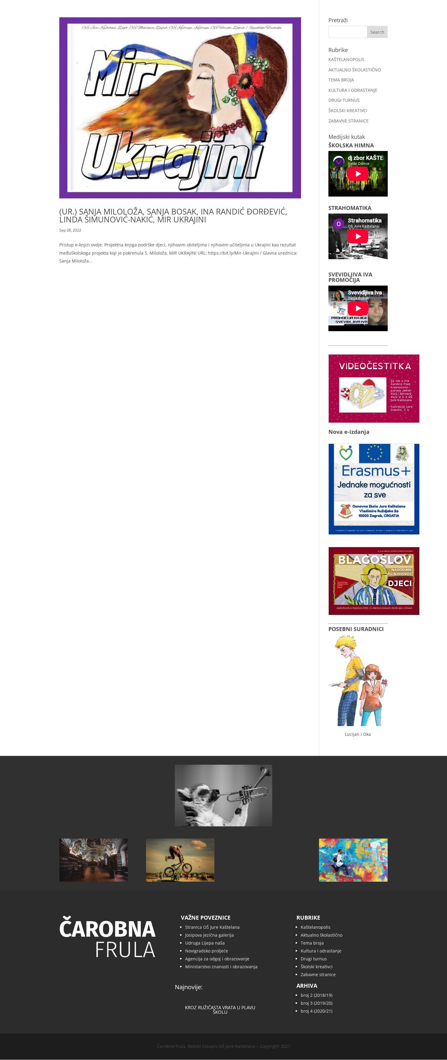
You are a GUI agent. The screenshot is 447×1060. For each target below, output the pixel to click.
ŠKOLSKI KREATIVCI (347, 110)
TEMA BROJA (341, 80)
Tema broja (312, 943)
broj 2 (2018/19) (316, 995)
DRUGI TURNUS (344, 100)
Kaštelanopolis (316, 927)
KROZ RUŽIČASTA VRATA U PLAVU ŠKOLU (220, 1009)
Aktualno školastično (321, 935)
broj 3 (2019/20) (316, 1003)
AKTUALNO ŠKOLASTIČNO (354, 70)
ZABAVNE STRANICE (348, 121)
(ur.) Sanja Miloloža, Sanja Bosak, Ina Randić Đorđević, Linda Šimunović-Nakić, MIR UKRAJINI (173, 215)
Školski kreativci (317, 966)
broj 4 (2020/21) (316, 1011)
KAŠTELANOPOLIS (346, 59)
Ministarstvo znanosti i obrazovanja (221, 966)
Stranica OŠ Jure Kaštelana (212, 927)
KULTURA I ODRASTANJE (352, 90)
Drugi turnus (314, 959)
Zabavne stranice (318, 974)
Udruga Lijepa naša (205, 943)
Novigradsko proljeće (206, 951)
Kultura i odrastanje (321, 951)
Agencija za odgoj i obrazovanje (217, 959)
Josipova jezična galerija (209, 935)
